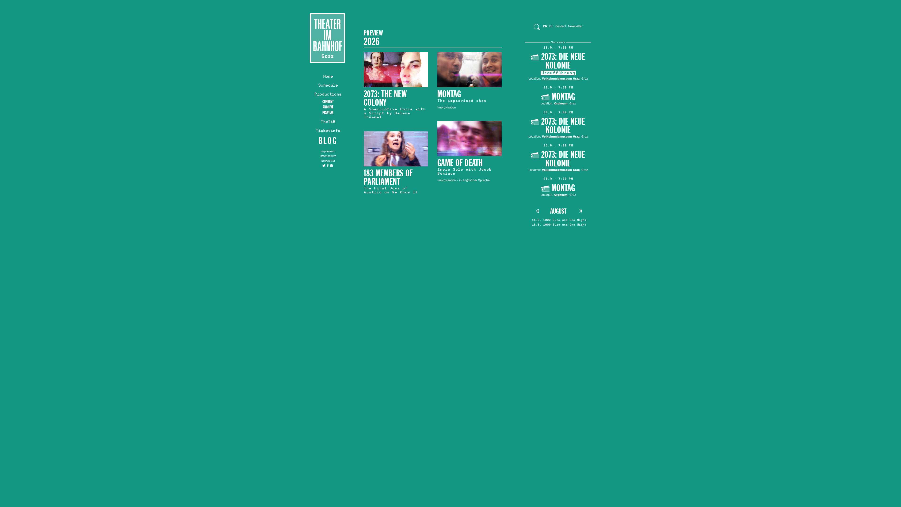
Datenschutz (328, 156)
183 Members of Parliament (388, 177)
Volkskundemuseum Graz (561, 78)
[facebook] (327, 165)
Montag (563, 97)
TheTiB (328, 122)
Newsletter (328, 161)
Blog (328, 140)
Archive (328, 107)
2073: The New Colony (385, 98)
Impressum (328, 151)
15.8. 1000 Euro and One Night (559, 220)
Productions (327, 94)
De (551, 26)
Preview (327, 112)
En (545, 26)
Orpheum (561, 103)
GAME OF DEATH (460, 163)
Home (328, 77)
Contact (560, 26)
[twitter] (323, 165)
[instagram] (331, 165)
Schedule (328, 86)
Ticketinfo (328, 131)
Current (328, 102)
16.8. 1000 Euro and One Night (559, 225)
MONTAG (449, 94)
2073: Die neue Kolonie (563, 61)
